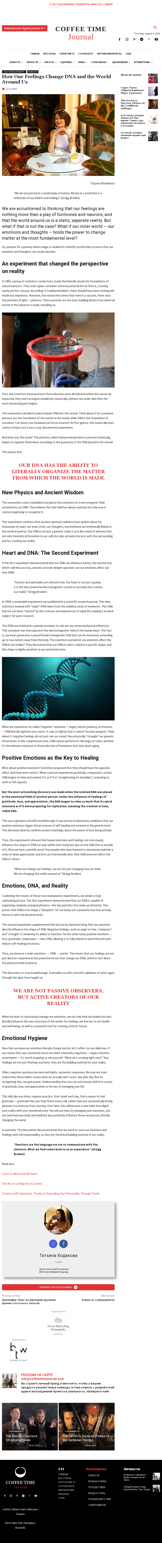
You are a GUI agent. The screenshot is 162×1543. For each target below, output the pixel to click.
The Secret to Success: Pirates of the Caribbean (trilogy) (133, 104)
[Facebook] (119, 39)
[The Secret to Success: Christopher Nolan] (30, 1426)
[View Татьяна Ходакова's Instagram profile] (53, 1244)
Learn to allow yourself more (19, 1174)
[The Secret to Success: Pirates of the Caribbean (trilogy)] (87, 1426)
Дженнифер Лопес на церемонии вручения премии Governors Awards (29, 1301)
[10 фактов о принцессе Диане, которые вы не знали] (156, 1476)
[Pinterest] (134, 39)
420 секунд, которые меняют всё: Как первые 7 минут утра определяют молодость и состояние (133, 120)
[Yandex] (149, 39)
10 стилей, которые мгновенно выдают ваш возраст (133, 135)
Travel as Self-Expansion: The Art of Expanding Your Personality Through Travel (50, 1193)
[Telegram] (141, 39)
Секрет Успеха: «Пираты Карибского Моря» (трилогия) (132, 90)
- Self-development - (14, 71)
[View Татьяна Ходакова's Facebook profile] (63, 1244)
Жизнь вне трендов (131, 74)
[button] (155, 27)
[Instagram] (127, 39)
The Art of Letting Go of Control (22, 1183)
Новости (33, 71)
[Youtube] (156, 39)
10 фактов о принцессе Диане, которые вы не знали (134, 1477)
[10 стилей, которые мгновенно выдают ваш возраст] (153, 136)
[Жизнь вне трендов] (153, 78)
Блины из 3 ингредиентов (98, 1300)
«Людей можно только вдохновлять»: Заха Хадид (136, 1488)
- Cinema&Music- (15, 1431)
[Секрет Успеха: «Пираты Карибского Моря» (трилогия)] (153, 91)
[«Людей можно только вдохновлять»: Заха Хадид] (156, 1488)
